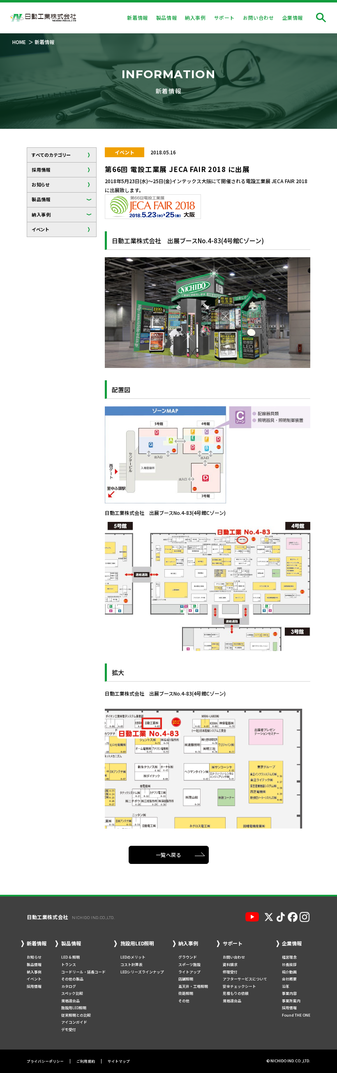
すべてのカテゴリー (51, 154)
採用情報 (41, 169)
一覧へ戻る (169, 854)
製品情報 (41, 199)
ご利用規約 (85, 1061)
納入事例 (41, 214)
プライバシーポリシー (45, 1061)
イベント (40, 229)
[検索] (321, 17)
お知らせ (40, 184)
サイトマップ (119, 1061)
